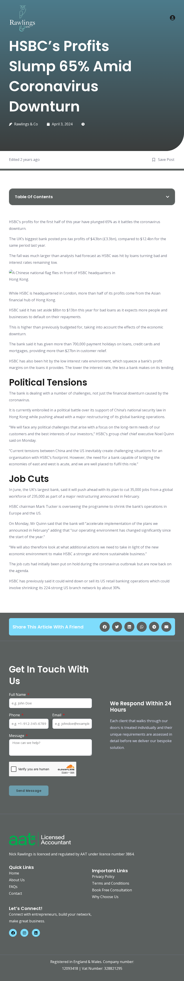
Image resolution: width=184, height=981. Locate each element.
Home (14, 873)
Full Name (18, 694)
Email (57, 714)
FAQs (13, 886)
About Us (17, 880)
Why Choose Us (105, 896)
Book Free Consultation (112, 890)
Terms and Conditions (110, 883)
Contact (15, 893)
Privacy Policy (103, 876)
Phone (15, 714)
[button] (167, 197)
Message (17, 735)
